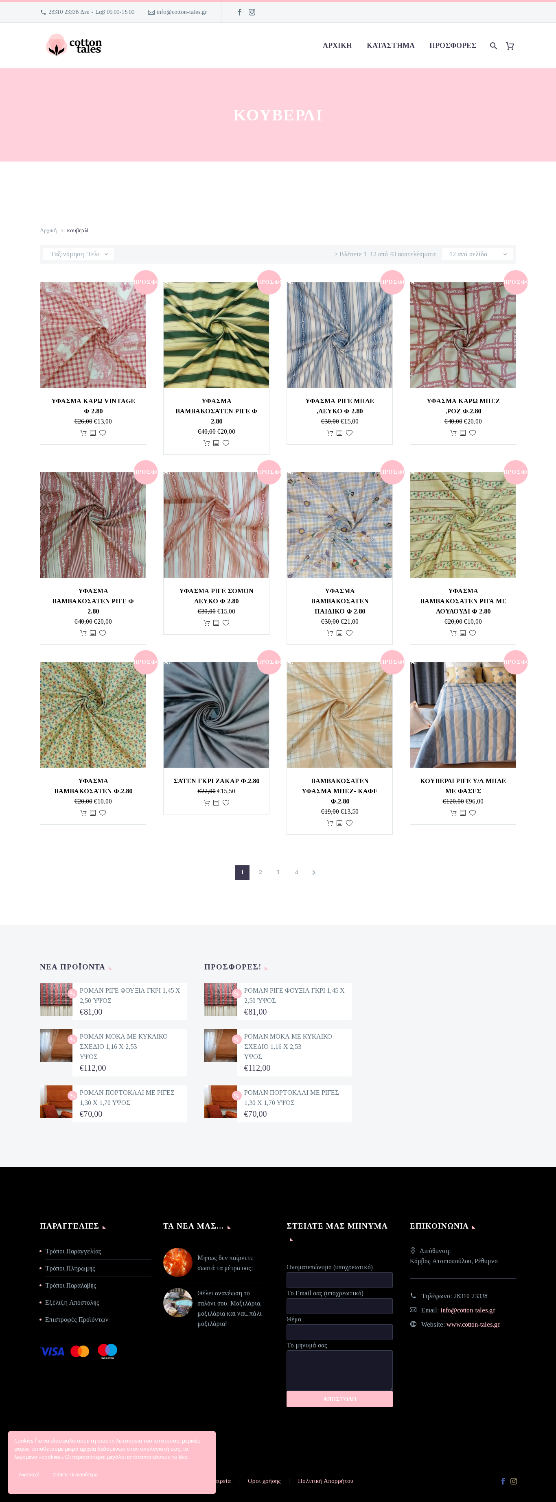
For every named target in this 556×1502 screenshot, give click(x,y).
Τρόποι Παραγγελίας (73, 1251)
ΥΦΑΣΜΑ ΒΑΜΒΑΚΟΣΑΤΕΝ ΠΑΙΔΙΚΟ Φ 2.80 (340, 601)
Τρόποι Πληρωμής (70, 1268)
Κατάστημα (391, 45)
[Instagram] (252, 12)
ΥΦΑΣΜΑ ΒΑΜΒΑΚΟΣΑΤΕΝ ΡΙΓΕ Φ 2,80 (216, 411)
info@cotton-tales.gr (182, 12)
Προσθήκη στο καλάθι (83, 433)
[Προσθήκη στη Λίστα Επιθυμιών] (102, 433)
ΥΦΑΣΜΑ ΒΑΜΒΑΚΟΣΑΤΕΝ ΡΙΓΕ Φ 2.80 (93, 601)
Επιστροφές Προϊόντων (77, 1319)
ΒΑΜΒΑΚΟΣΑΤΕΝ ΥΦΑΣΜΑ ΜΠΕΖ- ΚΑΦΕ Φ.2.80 (340, 791)
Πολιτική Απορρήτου (325, 1481)
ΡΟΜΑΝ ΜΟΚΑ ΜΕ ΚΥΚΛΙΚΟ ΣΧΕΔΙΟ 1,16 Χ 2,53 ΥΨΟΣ (124, 1046)
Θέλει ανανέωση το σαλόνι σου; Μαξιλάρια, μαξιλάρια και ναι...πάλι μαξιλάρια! (229, 1308)
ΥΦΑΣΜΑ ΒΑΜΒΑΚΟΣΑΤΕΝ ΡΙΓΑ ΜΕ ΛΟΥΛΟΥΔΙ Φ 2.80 (463, 601)
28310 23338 (470, 1295)
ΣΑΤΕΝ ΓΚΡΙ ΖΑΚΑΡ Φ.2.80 (216, 780)
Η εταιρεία (217, 1481)
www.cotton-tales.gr (473, 1324)
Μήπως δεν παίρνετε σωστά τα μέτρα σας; (225, 1262)
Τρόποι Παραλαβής (70, 1285)
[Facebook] (240, 12)
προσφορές (452, 45)
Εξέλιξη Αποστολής (72, 1302)
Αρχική (337, 45)
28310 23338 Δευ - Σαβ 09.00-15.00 (91, 12)
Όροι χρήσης (264, 1481)
